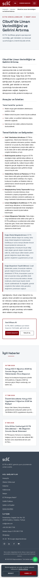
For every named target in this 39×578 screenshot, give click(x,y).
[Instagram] (4, 544)
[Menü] (34, 3)
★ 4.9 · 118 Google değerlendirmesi (14, 539)
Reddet (11, 573)
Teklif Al (27, 333)
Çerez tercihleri (7, 509)
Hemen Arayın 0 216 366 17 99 (12, 531)
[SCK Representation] (6, 3)
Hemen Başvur (24, 3)
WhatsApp (5, 535)
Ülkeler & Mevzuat (8, 482)
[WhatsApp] (35, 559)
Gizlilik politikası (23, 569)
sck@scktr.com (7, 523)
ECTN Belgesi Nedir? (9, 497)
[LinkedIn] (9, 544)
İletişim (4, 493)
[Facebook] (14, 544)
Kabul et (28, 573)
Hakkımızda (6, 490)
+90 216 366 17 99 (8, 527)
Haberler (12, 9)
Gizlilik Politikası (7, 501)
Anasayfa (5, 9)
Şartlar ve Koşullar (8, 505)
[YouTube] (19, 544)
